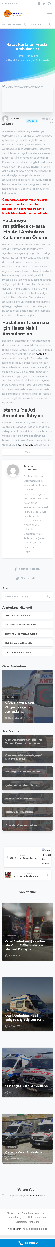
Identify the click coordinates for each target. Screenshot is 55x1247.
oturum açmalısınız (36, 1195)
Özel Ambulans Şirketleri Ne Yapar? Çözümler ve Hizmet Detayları (25, 945)
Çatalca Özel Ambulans (23, 1152)
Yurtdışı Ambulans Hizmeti (19, 652)
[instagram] (49, 4)
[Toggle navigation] (50, 13)
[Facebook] (39, 4)
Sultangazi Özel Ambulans (26, 1086)
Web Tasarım (14, 1228)
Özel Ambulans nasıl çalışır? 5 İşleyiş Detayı (23, 1018)
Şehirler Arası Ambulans (17, 615)
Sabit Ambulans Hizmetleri (19, 642)
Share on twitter (29, 578)
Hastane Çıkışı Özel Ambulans (21, 633)
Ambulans (32, 55)
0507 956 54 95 (34, 24)
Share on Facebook (29, 568)
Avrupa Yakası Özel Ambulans (20, 624)
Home (20, 55)
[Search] (49, 24)
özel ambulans (25, 444)
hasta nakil (42, 354)
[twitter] (44, 4)
